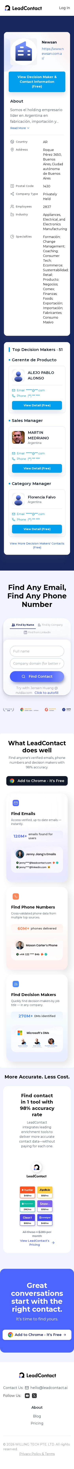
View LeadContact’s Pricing (34, 1242)
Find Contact (40, 676)
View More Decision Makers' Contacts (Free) (37, 545)
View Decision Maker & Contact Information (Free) (37, 81)
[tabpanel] (37, 670)
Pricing (37, 1423)
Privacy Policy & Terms (37, 1454)
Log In (64, 8)
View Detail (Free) (37, 405)
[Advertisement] (39, 24)
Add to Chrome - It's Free (41, 781)
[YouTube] (27, 1395)
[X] (34, 1395)
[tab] (23, 625)
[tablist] (37, 628)
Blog (37, 1416)
